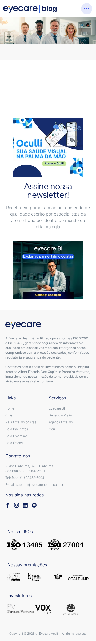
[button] (86, 8)
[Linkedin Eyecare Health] (25, 505)
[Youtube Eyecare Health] (34, 505)
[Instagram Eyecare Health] (16, 505)
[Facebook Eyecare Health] (7, 505)
